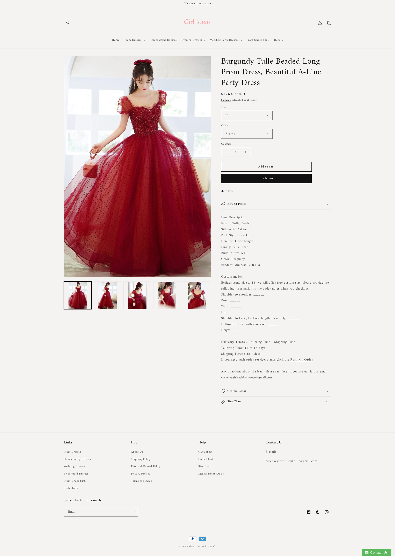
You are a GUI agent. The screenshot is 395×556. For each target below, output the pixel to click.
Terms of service (141, 481)
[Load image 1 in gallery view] (78, 295)
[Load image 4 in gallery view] (167, 295)
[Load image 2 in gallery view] (107, 295)
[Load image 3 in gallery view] (137, 295)
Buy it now (266, 178)
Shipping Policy (141, 459)
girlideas (191, 546)
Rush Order (71, 488)
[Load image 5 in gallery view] (197, 295)
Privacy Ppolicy (140, 473)
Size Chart (204, 466)
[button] (68, 22)
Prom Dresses (72, 452)
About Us (137, 452)
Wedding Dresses (74, 466)
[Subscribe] (133, 512)
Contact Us (205, 452)
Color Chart (205, 459)
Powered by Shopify (206, 546)
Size (223, 108)
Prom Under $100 (75, 481)
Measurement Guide (211, 473)
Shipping (226, 100)
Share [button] (229, 191)
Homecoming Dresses (77, 459)
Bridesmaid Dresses (76, 473)
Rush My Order (301, 360)
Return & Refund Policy (145, 466)
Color (224, 126)
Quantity (226, 144)
